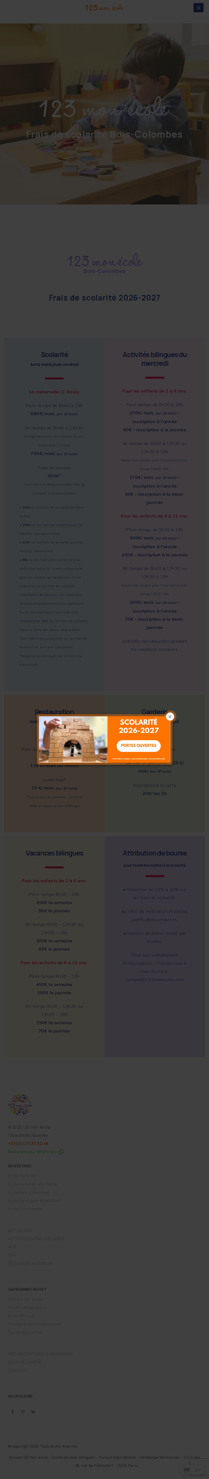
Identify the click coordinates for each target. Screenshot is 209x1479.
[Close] (170, 716)
